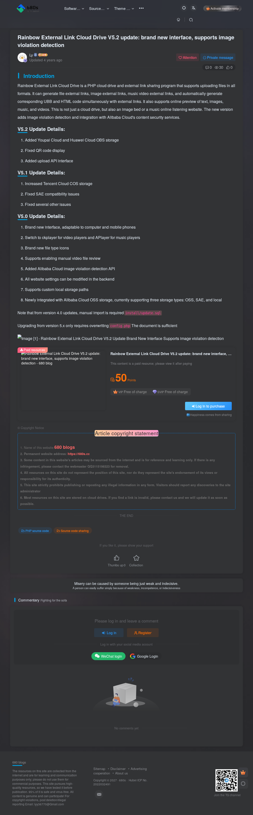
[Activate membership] (243, 772)
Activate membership (225, 8)
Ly (31, 54)
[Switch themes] (243, 784)
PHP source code (37, 530)
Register (144, 632)
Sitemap (99, 768)
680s (122, 780)
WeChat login (111, 656)
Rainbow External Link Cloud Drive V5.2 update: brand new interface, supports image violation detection (126, 41)
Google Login (147, 656)
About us (121, 773)
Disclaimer (118, 768)
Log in (111, 632)
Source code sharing (75, 530)
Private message (220, 57)
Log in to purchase (210, 406)
